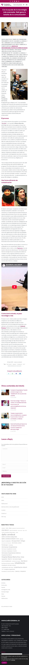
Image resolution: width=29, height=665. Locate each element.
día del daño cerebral (16, 543)
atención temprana (13, 530)
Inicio (2, 497)
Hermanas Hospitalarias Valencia (11, 553)
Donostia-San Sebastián (6, 542)
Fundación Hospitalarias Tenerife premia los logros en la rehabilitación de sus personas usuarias (19, 392)
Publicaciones (4, 503)
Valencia (17, 571)
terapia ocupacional (9, 569)
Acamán (3, 528)
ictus (22, 557)
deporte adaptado (6, 541)
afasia (10, 528)
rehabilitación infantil (20, 567)
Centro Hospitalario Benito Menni (8, 532)
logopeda (14, 364)
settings (13, 660)
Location (3, 510)
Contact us (3, 513)
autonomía (20, 530)
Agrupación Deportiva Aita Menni (18, 528)
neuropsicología (16, 559)
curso (17, 532)
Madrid (10, 559)
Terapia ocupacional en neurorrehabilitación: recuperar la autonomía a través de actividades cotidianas (19, 416)
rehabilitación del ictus (7, 567)
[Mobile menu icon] (27, 5)
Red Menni (24, 561)
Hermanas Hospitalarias (9, 547)
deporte (21, 538)
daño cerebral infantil (9, 539)
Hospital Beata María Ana (11, 557)
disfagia (22, 541)
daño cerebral (9, 364)
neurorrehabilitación (6, 561)
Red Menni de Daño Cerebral (8, 563)
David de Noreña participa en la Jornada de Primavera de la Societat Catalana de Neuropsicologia (19, 426)
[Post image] (5, 392)
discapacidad (15, 541)
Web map (3, 516)
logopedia (4, 559)
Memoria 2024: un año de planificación (10, 507)
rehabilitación (19, 364)
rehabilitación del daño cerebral (9, 565)
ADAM (7, 528)
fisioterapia (5, 545)
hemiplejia (11, 545)
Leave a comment (18, 362)
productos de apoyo (16, 561)
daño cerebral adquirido (9, 537)
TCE (3, 569)
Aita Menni (5, 530)
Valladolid (23, 571)
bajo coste (25, 530)
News (2, 500)
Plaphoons (20, 248)
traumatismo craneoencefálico (8, 571)
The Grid (4, 123)
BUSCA (3, 652)
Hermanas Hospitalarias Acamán (9, 549)
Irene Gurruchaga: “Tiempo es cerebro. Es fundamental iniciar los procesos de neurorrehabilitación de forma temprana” (18, 404)
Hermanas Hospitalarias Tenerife (9, 551)
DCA (17, 539)
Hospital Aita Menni (7, 555)
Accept (4, 662)
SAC (24, 364)
